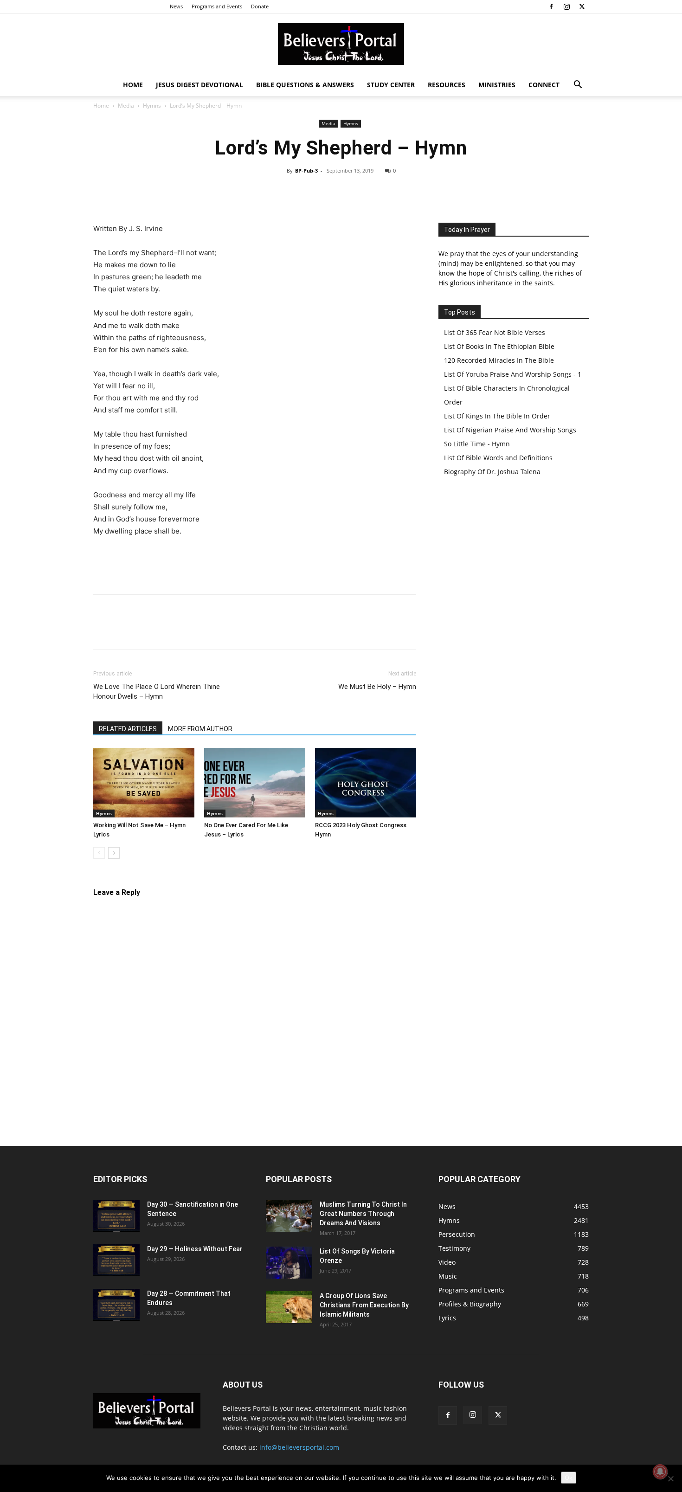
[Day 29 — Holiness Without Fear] (116, 1260)
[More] (412, 191)
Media (126, 105)
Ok (569, 1477)
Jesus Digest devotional (199, 84)
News (176, 6)
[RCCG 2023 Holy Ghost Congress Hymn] (365, 782)
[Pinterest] (369, 191)
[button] (577, 85)
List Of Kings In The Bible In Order (497, 416)
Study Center (391, 84)
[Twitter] (582, 6)
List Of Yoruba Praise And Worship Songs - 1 (512, 374)
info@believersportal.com (299, 1447)
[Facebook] (551, 6)
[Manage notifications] (660, 1471)
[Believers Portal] (341, 44)
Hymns (152, 105)
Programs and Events (217, 6)
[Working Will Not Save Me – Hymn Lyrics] (143, 782)
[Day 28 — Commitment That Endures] (116, 1305)
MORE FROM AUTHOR (200, 729)
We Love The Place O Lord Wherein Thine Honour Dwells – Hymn (156, 691)
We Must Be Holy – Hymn (377, 686)
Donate (260, 6)
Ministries (496, 84)
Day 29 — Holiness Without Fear (195, 1249)
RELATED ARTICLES (128, 729)
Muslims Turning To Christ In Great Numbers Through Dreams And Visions (363, 1214)
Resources (446, 84)
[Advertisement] (254, 563)
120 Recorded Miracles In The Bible (499, 360)
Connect (544, 84)
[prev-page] (99, 853)
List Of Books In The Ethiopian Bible (499, 346)
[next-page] (114, 853)
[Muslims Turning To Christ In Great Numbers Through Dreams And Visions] (289, 1216)
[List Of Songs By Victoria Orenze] (289, 1263)
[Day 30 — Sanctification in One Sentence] (116, 1216)
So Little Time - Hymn (477, 443)
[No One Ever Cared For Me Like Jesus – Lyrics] (254, 782)
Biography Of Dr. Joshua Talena (492, 471)
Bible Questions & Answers (305, 84)
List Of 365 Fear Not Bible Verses (494, 332)
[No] (670, 1478)
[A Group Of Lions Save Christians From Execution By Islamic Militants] (289, 1307)
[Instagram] (566, 6)
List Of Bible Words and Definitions (498, 457)
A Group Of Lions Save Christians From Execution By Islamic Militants (364, 1305)
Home (133, 84)
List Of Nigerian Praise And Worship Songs (510, 429)
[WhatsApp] (390, 191)
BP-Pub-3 (306, 170)
